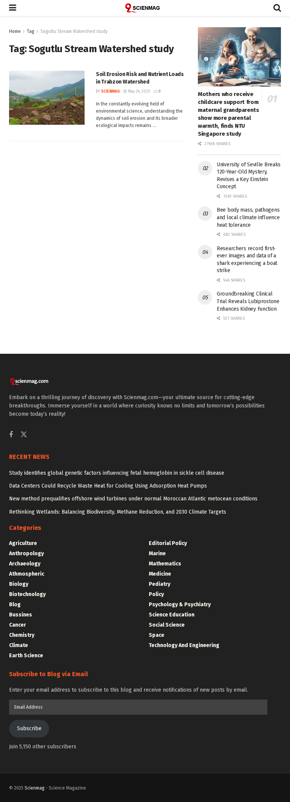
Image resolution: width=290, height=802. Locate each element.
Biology (18, 584)
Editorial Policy (168, 543)
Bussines (20, 615)
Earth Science (26, 655)
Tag (30, 31)
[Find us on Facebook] (11, 435)
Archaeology (24, 563)
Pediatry (159, 584)
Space (156, 635)
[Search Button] (277, 8)
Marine (157, 553)
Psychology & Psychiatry (180, 604)
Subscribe (29, 728)
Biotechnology (27, 594)
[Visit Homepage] (145, 8)
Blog (15, 604)
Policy (156, 594)
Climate (18, 645)
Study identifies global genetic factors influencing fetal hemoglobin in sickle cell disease (116, 473)
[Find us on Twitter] (23, 435)
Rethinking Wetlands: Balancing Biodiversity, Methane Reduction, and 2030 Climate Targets (117, 512)
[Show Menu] (12, 8)
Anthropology (26, 553)
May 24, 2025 (138, 91)
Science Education (171, 615)
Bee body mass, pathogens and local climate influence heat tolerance (248, 217)
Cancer (17, 625)
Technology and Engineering (184, 645)
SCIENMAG (110, 91)
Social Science (167, 625)
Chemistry (21, 635)
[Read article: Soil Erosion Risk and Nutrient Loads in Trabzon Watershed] (47, 98)
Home (15, 31)
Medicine (160, 574)
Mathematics (165, 563)
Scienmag (35, 788)
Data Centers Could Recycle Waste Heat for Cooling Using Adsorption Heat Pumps (108, 486)
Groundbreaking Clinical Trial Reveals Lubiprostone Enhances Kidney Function (248, 301)
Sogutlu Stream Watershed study (74, 31)
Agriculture (23, 543)
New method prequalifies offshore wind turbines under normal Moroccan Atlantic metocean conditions (133, 498)
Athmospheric (26, 574)
